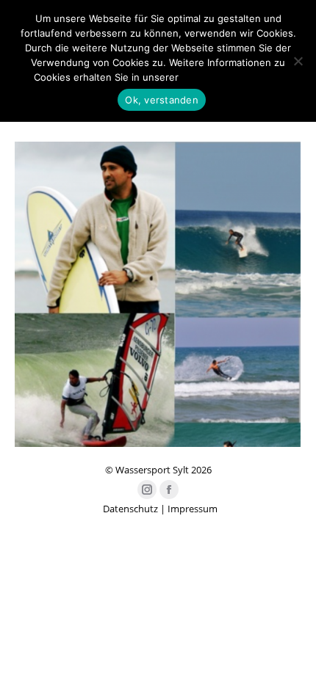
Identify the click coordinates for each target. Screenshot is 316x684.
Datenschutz (130, 508)
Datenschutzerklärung (232, 77)
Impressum (193, 508)
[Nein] (297, 61)
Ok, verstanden (161, 100)
